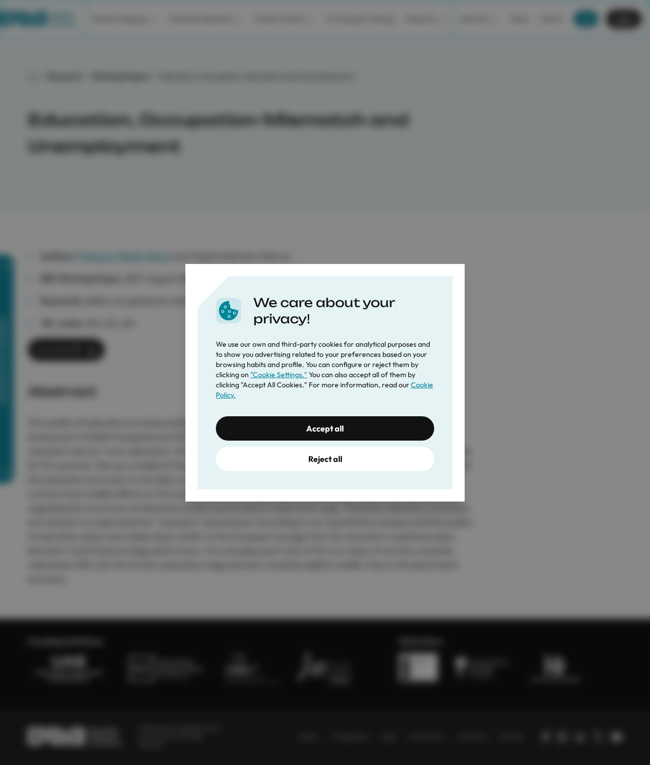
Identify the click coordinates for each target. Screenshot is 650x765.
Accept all (325, 428)
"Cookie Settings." (278, 374)
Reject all (325, 459)
